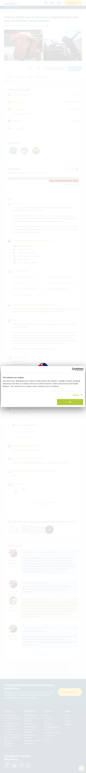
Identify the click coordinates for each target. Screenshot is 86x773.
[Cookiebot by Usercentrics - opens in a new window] (73, 369)
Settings (76, 395)
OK (70, 402)
